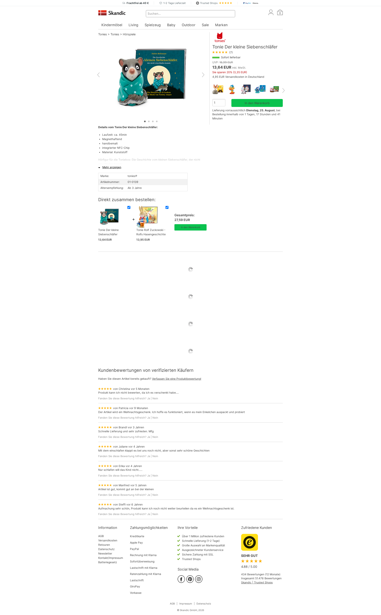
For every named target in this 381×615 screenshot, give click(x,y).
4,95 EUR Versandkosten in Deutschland (238, 76)
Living (133, 25)
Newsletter (105, 553)
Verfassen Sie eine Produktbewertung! (176, 378)
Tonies (102, 34)
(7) (222, 52)
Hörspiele (129, 34)
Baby (171, 25)
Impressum (185, 603)
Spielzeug (153, 25)
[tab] (145, 121)
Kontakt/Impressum (110, 557)
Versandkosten (107, 540)
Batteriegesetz (107, 562)
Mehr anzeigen (111, 167)
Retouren (104, 544)
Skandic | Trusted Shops (257, 582)
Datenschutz (106, 549)
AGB (101, 536)
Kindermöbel (111, 25)
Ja (148, 398)
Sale (205, 25)
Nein (155, 398)
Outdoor (188, 25)
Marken (221, 25)
